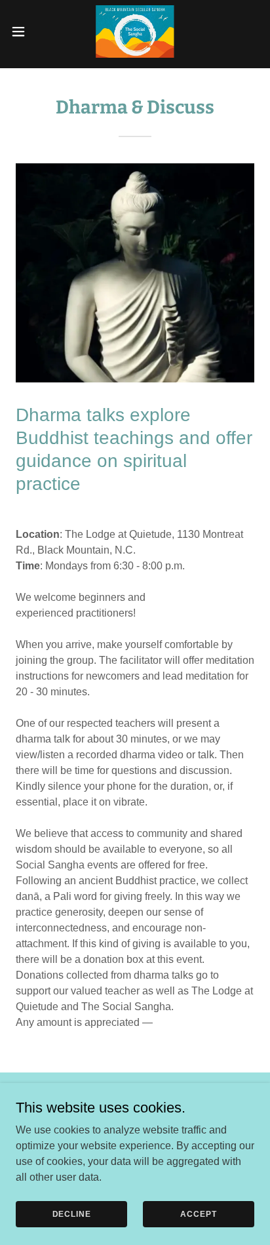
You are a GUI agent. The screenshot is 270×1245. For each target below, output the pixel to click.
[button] (24, 31)
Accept (198, 1213)
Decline (71, 1213)
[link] (135, 31)
